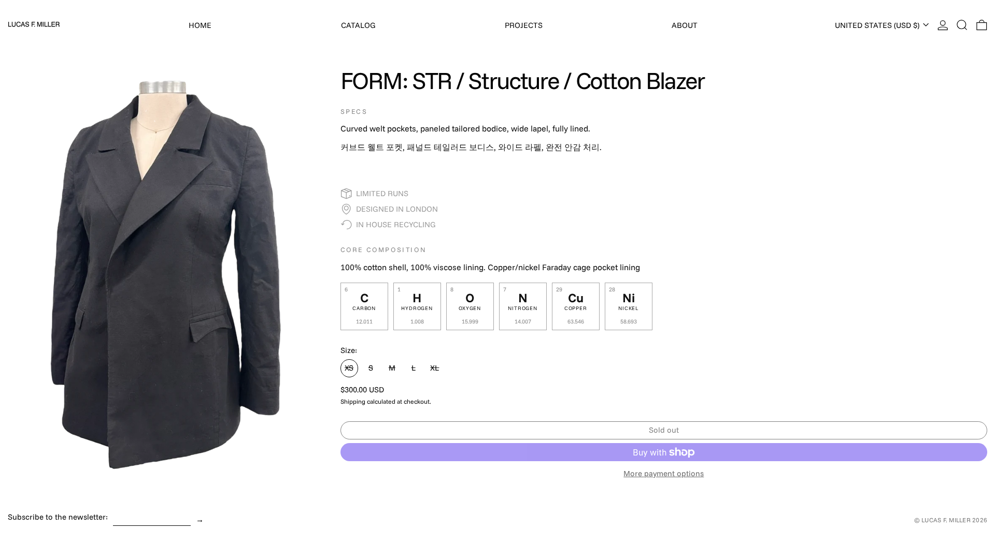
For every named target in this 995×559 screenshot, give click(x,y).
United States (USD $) (878, 25)
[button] (962, 25)
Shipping (352, 401)
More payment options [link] (663, 473)
